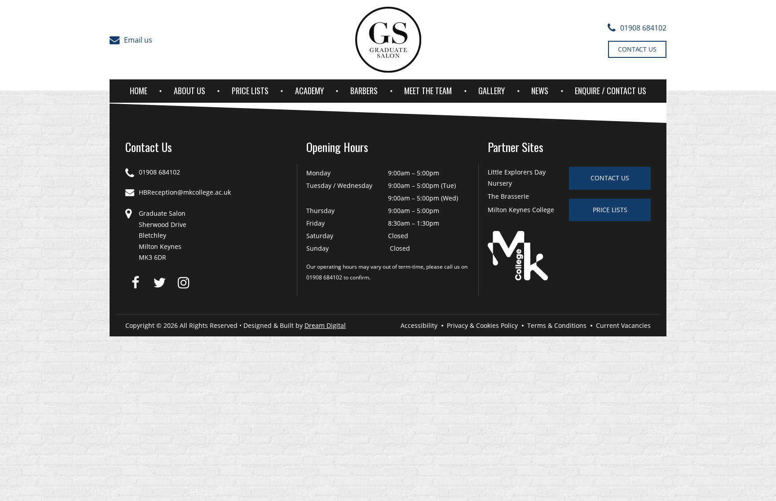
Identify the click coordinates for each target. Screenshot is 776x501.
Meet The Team (428, 90)
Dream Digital (325, 325)
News (539, 90)
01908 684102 (643, 28)
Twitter (159, 283)
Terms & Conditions (556, 325)
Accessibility (419, 325)
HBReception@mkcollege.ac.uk (185, 192)
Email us (138, 40)
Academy (309, 90)
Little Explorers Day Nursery (517, 177)
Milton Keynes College (521, 209)
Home (138, 90)
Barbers (364, 90)
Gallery (491, 90)
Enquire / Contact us (610, 90)
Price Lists (250, 90)
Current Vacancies (623, 325)
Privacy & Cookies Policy (482, 325)
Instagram (184, 283)
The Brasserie (508, 196)
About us (189, 90)
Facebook (135, 283)
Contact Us (637, 49)
